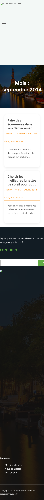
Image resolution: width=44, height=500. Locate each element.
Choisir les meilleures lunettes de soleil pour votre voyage (22, 180)
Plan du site (11, 472)
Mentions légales (13, 465)
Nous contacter (13, 469)
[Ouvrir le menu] (4, 23)
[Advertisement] (22, 45)
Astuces (19, 141)
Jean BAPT (9, 133)
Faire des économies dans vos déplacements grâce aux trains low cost (21, 124)
